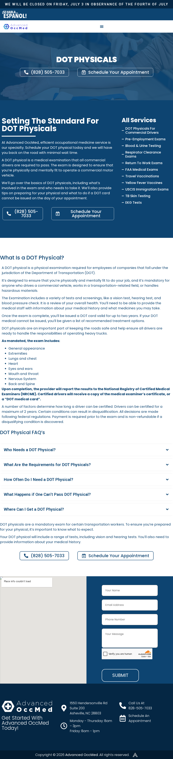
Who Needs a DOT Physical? (30, 449)
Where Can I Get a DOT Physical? (34, 509)
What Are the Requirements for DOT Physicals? (47, 464)
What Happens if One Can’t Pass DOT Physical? (47, 494)
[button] (102, 26)
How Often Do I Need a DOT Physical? (38, 479)
